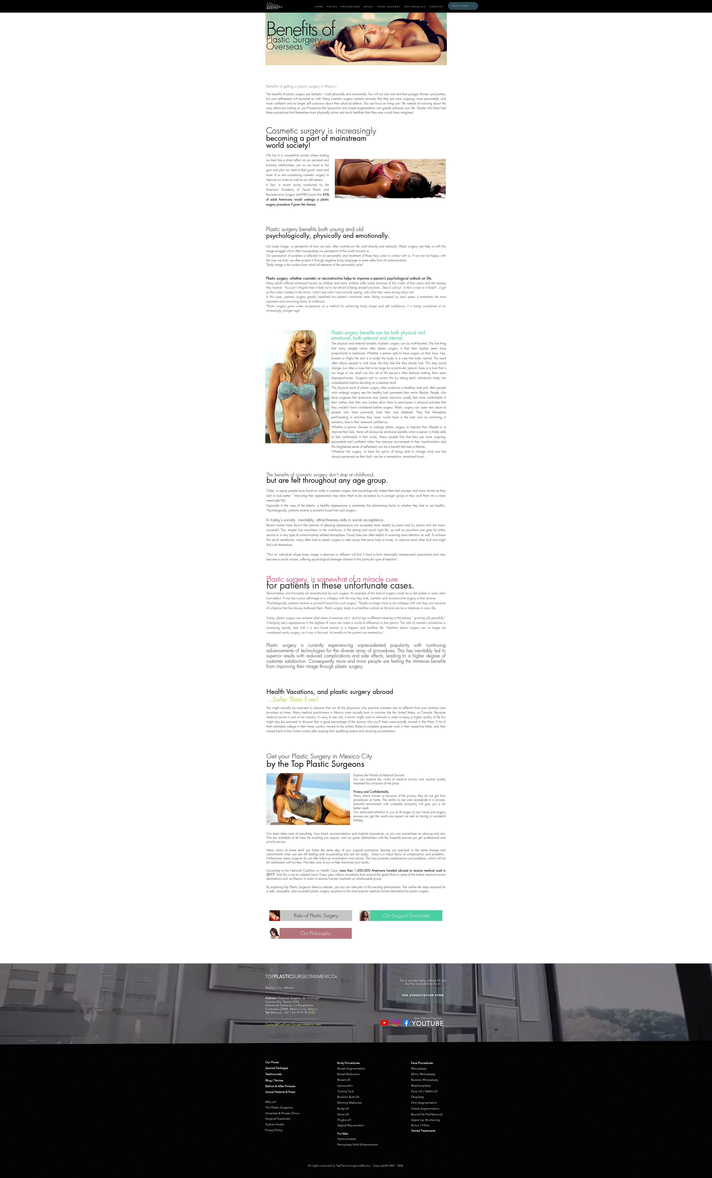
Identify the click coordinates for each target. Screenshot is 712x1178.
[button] (332, 6)
